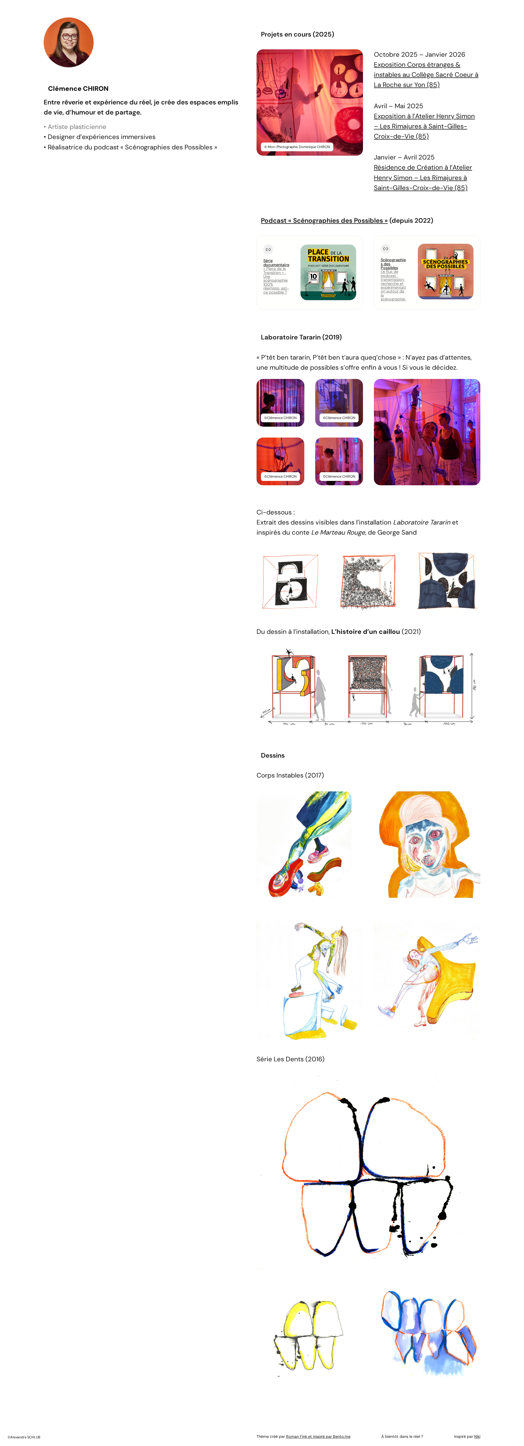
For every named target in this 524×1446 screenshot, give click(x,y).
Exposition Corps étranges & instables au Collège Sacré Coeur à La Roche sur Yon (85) (426, 74)
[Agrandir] (356, 56)
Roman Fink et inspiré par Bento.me (318, 1436)
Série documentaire (276, 262)
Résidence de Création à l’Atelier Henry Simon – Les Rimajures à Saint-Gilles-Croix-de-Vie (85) (423, 177)
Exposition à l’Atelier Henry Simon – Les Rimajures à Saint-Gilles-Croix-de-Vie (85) (424, 126)
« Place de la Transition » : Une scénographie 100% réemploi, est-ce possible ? (276, 280)
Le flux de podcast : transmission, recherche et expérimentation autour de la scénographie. (393, 285)
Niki (477, 1436)
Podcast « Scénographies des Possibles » (324, 220)
